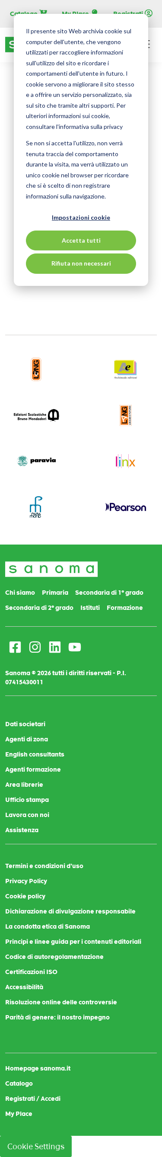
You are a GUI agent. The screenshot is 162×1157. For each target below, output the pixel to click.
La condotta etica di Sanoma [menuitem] (47, 926)
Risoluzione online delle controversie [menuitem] (61, 1002)
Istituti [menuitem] (90, 608)
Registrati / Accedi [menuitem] (32, 1099)
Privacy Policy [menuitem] (26, 881)
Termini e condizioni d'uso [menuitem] (44, 866)
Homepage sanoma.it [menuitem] (37, 1068)
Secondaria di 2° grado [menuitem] (39, 608)
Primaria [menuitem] (55, 592)
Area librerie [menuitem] (24, 784)
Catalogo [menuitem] (19, 1083)
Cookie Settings (35, 1146)
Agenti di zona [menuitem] (26, 739)
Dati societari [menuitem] (25, 724)
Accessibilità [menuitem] (24, 987)
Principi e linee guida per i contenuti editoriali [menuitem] (73, 941)
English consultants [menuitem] (34, 754)
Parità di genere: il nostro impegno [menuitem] (57, 1017)
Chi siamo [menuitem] (20, 592)
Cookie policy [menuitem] (25, 896)
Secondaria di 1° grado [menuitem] (109, 592)
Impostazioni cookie (81, 217)
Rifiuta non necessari (81, 263)
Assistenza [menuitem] (21, 830)
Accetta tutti (81, 240)
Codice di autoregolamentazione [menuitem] (54, 957)
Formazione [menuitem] (125, 608)
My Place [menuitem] (18, 1114)
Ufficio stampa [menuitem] (27, 800)
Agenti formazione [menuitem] (33, 769)
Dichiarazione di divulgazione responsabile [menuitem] (70, 911)
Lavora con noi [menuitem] (27, 815)
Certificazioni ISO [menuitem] (31, 972)
